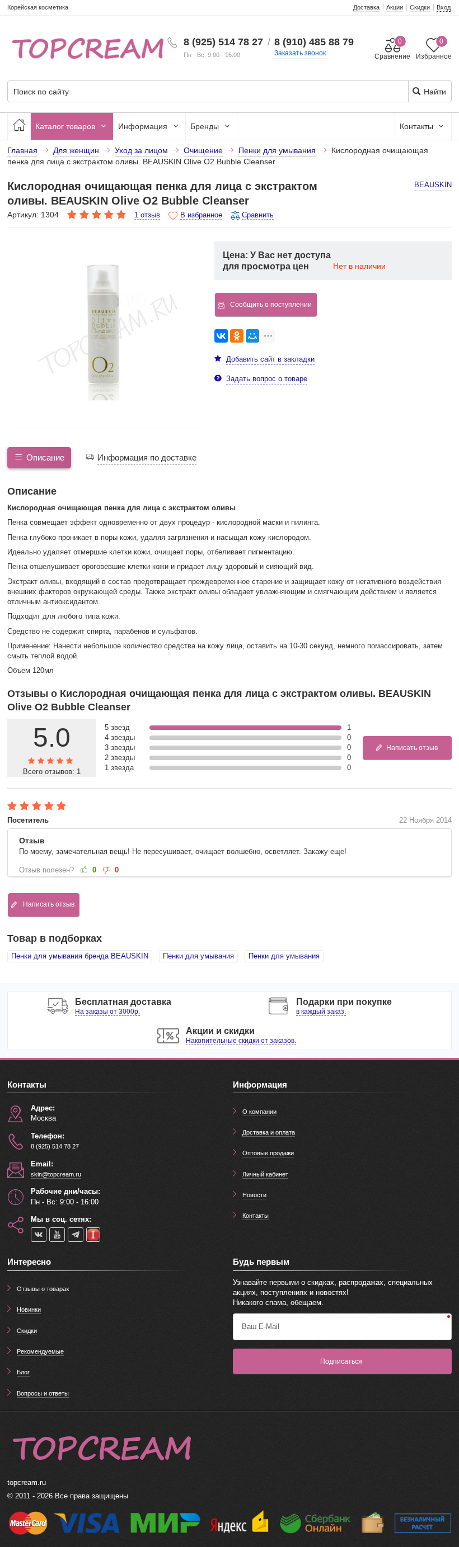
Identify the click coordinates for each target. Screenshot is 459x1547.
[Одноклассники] (236, 336)
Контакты (417, 126)
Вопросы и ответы (43, 1393)
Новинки (29, 1309)
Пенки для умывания (198, 956)
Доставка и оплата (268, 1132)
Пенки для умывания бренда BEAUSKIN (79, 956)
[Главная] (19, 126)
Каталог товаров (66, 126)
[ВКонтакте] (221, 336)
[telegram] (75, 1234)
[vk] (38, 1234)
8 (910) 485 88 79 (314, 42)
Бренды (205, 126)
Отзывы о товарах (43, 1288)
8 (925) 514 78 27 (223, 42)
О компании (259, 1111)
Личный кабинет (265, 1174)
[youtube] (57, 1234)
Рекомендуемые (40, 1351)
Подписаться (341, 1361)
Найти (433, 91)
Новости (254, 1195)
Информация (144, 126)
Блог (23, 1372)
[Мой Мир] (252, 336)
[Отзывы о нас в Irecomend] (93, 1234)
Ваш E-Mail (260, 1326)
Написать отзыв (412, 748)
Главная (22, 150)
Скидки (27, 1330)
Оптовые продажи (268, 1153)
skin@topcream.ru (56, 1174)
